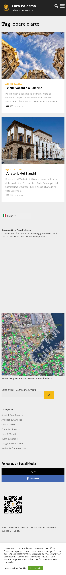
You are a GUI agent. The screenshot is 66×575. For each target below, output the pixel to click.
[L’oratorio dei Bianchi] (33, 140)
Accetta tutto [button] (35, 568)
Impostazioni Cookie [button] (15, 568)
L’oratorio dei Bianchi (20, 173)
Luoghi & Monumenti (12, 443)
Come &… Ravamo (11, 429)
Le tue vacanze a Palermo (24, 88)
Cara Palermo (24, 5)
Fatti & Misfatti (9, 434)
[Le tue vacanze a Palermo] (33, 55)
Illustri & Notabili (10, 438)
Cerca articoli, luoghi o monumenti (19, 389)
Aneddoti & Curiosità (12, 419)
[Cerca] (49, 395)
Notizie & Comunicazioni (14, 448)
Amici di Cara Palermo (12, 415)
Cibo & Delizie (9, 424)
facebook (35, 478)
